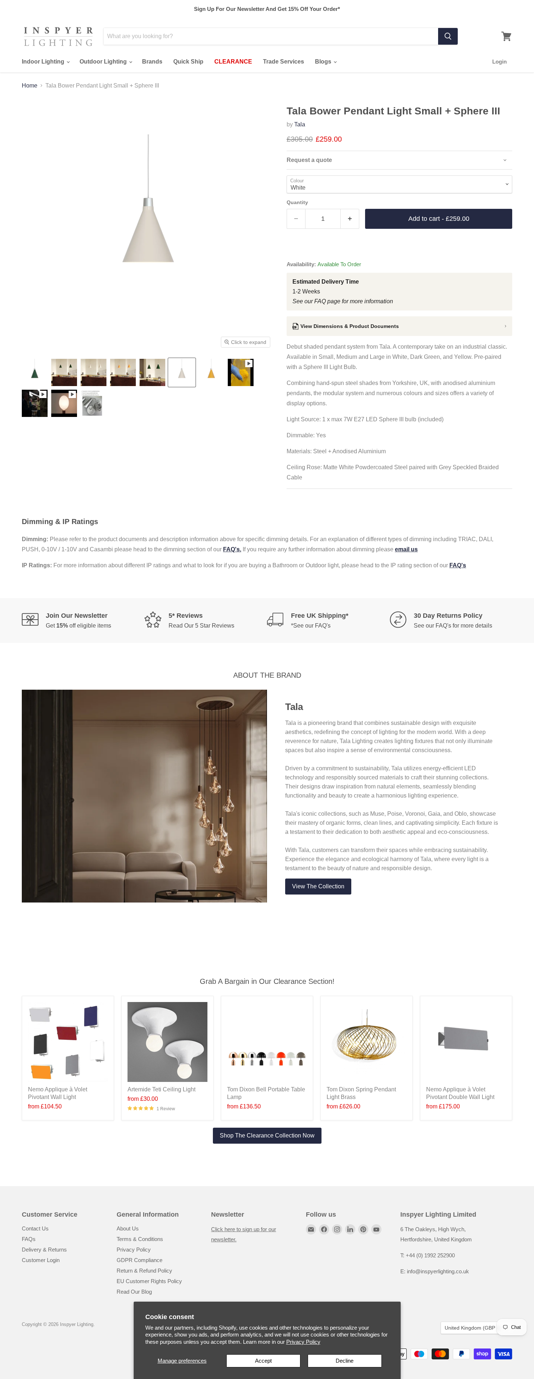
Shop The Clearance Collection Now (267, 1135)
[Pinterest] (363, 1229)
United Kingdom (473, 1328)
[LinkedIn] (350, 1229)
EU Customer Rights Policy (149, 1281)
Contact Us (35, 1228)
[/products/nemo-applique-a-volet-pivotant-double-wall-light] (466, 1042)
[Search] (448, 36)
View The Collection (318, 886)
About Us (128, 1228)
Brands (152, 61)
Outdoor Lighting (104, 61)
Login (499, 61)
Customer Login (41, 1260)
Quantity (297, 202)
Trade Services (283, 61)
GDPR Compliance (139, 1260)
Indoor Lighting (44, 61)
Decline (344, 1361)
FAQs (29, 1239)
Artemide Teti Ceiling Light (161, 1089)
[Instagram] (337, 1229)
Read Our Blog (134, 1292)
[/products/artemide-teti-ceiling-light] (167, 1042)
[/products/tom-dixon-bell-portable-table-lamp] (267, 1042)
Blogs (324, 61)
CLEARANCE (233, 61)
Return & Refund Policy (144, 1271)
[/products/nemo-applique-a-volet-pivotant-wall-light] (68, 1042)
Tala (299, 124)
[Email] (311, 1229)
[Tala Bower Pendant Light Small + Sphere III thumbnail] (34, 372)
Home (29, 85)
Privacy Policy (303, 1342)
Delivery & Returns (44, 1249)
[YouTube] (376, 1229)
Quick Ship (188, 61)
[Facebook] (324, 1229)
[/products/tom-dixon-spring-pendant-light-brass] (366, 1042)
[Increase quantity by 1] (350, 219)
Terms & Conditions (140, 1239)
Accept (263, 1361)
